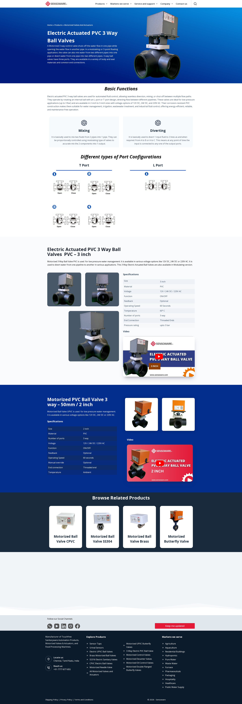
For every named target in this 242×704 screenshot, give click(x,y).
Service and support (144, 3)
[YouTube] (56, 626)
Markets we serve (119, 3)
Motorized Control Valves (138, 654)
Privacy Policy (66, 699)
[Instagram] (70, 626)
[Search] (195, 3)
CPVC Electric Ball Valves (101, 663)
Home (49, 25)
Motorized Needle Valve (101, 667)
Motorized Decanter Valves (139, 659)
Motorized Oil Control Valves (139, 662)
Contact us (181, 3)
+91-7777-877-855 (62, 669)
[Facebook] (77, 626)
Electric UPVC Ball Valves (101, 651)
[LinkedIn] (63, 626)
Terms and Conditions (83, 699)
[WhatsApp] (49, 626)
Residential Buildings (175, 651)
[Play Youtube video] (159, 356)
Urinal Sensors (97, 647)
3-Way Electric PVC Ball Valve (139, 651)
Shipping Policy (51, 699)
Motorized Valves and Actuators (78, 25)
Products (100, 3)
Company (165, 3)
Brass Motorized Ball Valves (103, 655)
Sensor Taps (96, 643)
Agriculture (170, 643)
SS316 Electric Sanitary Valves (103, 659)
